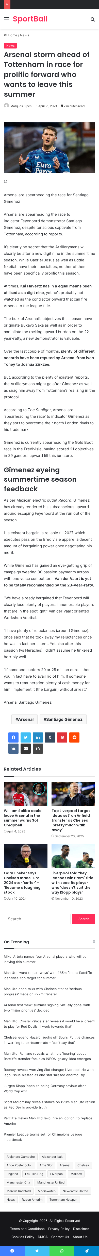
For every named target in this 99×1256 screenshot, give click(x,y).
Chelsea (83, 1165)
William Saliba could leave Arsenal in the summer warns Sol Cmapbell (23, 818)
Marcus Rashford (19, 1191)
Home (12, 35)
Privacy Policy (59, 1229)
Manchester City (18, 1182)
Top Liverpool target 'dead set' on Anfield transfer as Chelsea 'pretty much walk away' (71, 820)
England (12, 1174)
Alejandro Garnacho (21, 1157)
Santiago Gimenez (64, 719)
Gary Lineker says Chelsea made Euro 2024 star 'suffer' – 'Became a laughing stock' (22, 883)
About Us (80, 1237)
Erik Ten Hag (34, 1174)
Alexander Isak (52, 1157)
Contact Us (60, 1237)
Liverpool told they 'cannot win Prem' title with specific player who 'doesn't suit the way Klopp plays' (72, 883)
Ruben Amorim (32, 1199)
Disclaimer (81, 1229)
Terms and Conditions (27, 1229)
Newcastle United (75, 1191)
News (24, 35)
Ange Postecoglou (19, 1165)
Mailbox (76, 1174)
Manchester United (50, 1182)
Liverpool (56, 1174)
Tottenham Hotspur (63, 1199)
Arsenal (26, 719)
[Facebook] (13, 737)
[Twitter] (26, 737)
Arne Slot (46, 1165)
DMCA (43, 1237)
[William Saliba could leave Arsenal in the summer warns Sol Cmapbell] (25, 794)
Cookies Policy (22, 1237)
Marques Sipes (20, 106)
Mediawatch (47, 1191)
